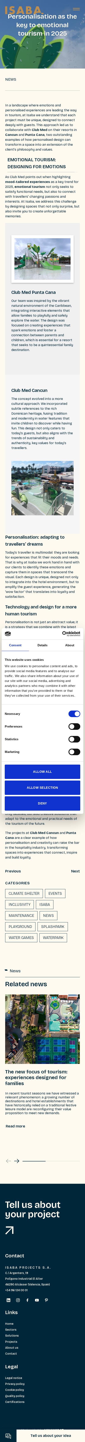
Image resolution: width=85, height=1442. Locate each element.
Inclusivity (19, 904)
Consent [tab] (15, 645)
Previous (13, 871)
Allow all (42, 771)
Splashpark (52, 926)
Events (55, 893)
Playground (20, 926)
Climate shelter (24, 893)
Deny (42, 803)
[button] (16, 1161)
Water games (21, 937)
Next (75, 871)
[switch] (74, 726)
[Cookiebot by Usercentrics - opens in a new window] (62, 633)
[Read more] (15, 1126)
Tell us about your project (32, 1209)
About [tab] (69, 645)
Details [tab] (43, 645)
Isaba (44, 904)
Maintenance (21, 915)
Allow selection (42, 787)
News (48, 915)
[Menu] (76, 10)
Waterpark (53, 937)
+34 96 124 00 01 (16, 1290)
